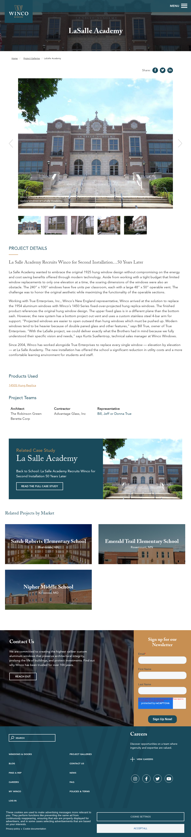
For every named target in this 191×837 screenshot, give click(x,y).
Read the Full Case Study (39, 486)
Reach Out (23, 676)
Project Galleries (32, 58)
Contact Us (77, 763)
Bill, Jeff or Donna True (114, 413)
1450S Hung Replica (22, 385)
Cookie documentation (34, 829)
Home (15, 58)
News (73, 772)
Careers (14, 781)
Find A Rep (15, 772)
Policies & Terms (80, 791)
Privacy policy (13, 829)
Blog (12, 763)
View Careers (145, 759)
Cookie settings (141, 816)
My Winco (15, 791)
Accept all (140, 828)
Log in (13, 800)
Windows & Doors (20, 754)
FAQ (72, 781)
